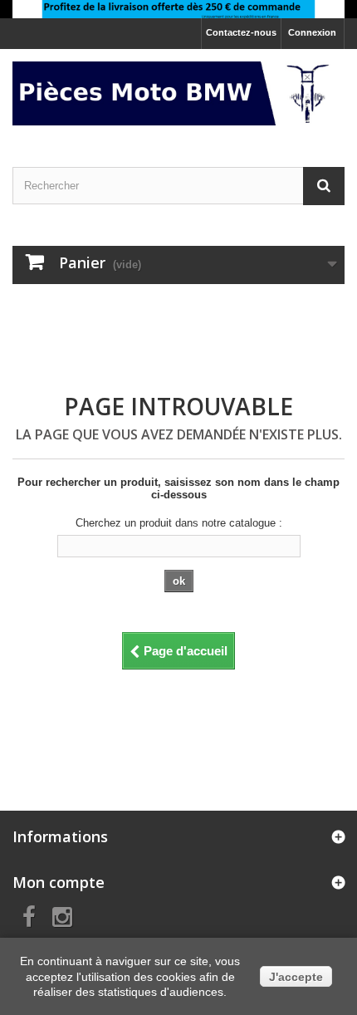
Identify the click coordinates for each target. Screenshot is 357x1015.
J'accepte (296, 976)
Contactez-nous (241, 32)
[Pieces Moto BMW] (178, 93)
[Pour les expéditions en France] (178, 9)
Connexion (312, 32)
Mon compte (58, 882)
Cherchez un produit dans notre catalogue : (179, 523)
